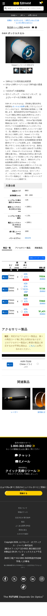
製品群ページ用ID (15, 27)
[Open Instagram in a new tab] (41, 580)
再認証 (25, 295)
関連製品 (38, 247)
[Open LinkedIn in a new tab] (32, 580)
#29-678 (28, 238)
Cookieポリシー (21, 565)
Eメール (24, 461)
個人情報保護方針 (9, 565)
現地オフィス (23, 512)
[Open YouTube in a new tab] (23, 580)
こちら (32, 346)
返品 (22, 522)
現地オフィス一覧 (20, 449)
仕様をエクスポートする (36, 258)
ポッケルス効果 (18, 106)
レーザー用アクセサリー (24, 22)
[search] (24, 8)
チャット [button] (25, 455)
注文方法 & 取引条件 (22, 518)
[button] (35, 27)
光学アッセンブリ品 (32, 20)
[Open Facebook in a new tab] (5, 580)
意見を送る (23, 530)
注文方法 (31, 565)
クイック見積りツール (21, 470)
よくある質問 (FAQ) (23, 526)
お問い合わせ (32, 15)
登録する (23, 493)
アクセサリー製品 (22, 247)
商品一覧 (7, 247)
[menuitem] (4, 3)
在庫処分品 (25, 279)
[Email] (32, 27)
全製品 (9, 20)
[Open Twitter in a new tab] (14, 580)
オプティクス (18, 20)
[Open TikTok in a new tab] (23, 588)
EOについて (22, 508)
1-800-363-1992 (21, 446)
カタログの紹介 (22, 534)
